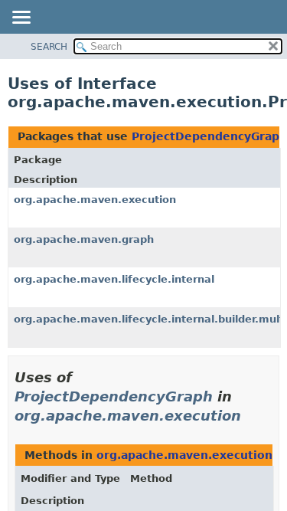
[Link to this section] (252, 416)
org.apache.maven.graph (84, 239)
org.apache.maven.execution (95, 199)
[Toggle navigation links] (21, 18)
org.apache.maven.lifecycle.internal (114, 279)
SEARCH (49, 46)
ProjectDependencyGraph (209, 136)
